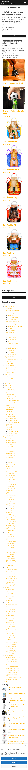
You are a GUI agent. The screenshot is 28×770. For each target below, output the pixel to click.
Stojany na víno (11, 347)
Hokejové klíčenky (10, 556)
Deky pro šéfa (9, 591)
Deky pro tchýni (9, 620)
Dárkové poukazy (10, 394)
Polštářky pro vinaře (10, 637)
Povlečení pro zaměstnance (12, 668)
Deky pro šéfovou (10, 606)
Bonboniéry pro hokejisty (11, 552)
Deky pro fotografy (10, 518)
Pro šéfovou (7, 602)
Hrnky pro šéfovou (10, 608)
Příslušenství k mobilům (11, 418)
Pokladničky (10, 328)
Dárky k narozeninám (11, 358)
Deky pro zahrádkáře (11, 644)
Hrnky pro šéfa (9, 593)
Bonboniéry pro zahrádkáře (12, 642)
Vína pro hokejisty (10, 565)
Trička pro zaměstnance (11, 676)
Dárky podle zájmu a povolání (11, 365)
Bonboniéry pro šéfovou (11, 604)
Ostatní (7, 448)
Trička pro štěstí (10, 459)
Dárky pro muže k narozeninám (15, 359)
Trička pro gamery (10, 545)
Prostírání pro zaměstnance (12, 670)
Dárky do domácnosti (10, 306)
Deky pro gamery (10, 534)
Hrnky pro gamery (10, 536)
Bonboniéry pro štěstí (11, 442)
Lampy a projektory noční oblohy (15, 326)
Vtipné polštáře (11, 330)
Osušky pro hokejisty (11, 560)
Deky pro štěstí (9, 444)
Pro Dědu (7, 492)
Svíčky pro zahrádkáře (11, 652)
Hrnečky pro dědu (10, 499)
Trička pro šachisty (10, 584)
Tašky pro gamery (10, 543)
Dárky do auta (9, 308)
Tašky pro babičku (10, 486)
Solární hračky (11, 380)
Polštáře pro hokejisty (11, 562)
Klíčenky (8, 405)
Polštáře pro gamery (11, 540)
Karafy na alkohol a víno (13, 336)
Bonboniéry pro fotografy (12, 516)
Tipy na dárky (8, 387)
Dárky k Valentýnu (10, 363)
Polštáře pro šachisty (11, 576)
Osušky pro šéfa (10, 595)
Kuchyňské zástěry (12, 337)
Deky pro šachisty (10, 571)
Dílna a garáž (10, 315)
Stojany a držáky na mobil (13, 422)
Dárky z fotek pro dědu (11, 495)
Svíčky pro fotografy (10, 525)
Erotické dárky (9, 398)
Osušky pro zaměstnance (12, 665)
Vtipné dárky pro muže (13, 431)
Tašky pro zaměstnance (11, 674)
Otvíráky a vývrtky (12, 339)
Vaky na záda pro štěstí (11, 464)
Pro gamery (7, 532)
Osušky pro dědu (10, 501)
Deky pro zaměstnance (11, 659)
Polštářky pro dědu (10, 503)
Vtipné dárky (9, 429)
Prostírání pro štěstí (10, 455)
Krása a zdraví (9, 409)
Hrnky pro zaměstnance (11, 661)
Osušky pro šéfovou (10, 609)
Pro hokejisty (8, 551)
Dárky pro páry (8, 383)
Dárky (4, 304)
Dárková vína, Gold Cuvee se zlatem (14, 393)
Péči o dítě (5, 681)
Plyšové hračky (11, 378)
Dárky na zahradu (10, 313)
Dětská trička (11, 547)
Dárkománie (5, 2)
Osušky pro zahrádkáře (11, 648)
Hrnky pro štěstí (9, 446)
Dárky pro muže (8, 381)
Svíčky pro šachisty (10, 580)
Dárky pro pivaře (10, 370)
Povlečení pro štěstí (10, 453)
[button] (26, 745)
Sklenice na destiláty (14, 343)
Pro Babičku (7, 468)
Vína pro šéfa (9, 600)
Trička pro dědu (9, 510)
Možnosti (14, 766)
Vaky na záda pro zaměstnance (13, 677)
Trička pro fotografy (10, 529)
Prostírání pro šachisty (11, 578)
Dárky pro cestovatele (11, 367)
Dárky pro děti (8, 374)
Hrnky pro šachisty (10, 573)
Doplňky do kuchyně (10, 332)
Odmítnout (14, 762)
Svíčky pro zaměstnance (12, 672)
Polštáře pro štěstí (10, 451)
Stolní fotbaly (9, 427)
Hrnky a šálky (11, 334)
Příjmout (14, 758)
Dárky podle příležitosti (10, 356)
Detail (8, 86)
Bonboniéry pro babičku (11, 470)
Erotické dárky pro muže (13, 400)
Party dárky (8, 413)
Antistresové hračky (10, 391)
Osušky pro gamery (10, 538)
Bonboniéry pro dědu (11, 494)
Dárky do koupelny (10, 312)
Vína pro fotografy (10, 530)
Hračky (7, 376)
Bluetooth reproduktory (13, 420)
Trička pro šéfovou (10, 613)
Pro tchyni (7, 617)
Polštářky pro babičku (11, 479)
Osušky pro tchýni (10, 624)
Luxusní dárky (9, 411)
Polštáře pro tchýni (10, 626)
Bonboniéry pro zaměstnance (13, 657)
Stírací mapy (9, 426)
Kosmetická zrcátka (12, 325)
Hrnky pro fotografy (10, 519)
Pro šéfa (7, 587)
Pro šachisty (7, 567)
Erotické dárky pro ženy (13, 402)
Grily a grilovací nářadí (13, 317)
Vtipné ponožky (9, 435)
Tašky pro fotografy (10, 527)
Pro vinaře (7, 628)
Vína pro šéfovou (10, 615)
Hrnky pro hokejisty (10, 558)
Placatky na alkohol (10, 416)
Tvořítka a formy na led (13, 348)
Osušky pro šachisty (11, 575)
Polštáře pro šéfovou (11, 611)
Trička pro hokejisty (10, 563)
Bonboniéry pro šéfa (10, 589)
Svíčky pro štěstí (10, 457)
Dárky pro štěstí (8, 439)
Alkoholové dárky (10, 389)
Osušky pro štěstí (10, 449)
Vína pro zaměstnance (11, 679)
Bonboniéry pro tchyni (11, 619)
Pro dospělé (10, 462)
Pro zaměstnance (9, 655)
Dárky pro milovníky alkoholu (12, 369)
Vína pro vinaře (9, 639)
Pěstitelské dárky (10, 415)
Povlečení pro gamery (11, 541)
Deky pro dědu (9, 497)
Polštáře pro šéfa (10, 597)
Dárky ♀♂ (5, 437)
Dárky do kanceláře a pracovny (13, 310)
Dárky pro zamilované (11, 396)
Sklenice (9, 341)
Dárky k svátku (9, 361)
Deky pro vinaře (9, 631)
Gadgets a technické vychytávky (13, 404)
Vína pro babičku (10, 490)
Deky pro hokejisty (10, 554)
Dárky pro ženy (8, 385)
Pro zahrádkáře (8, 641)
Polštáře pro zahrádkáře (11, 650)
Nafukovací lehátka (12, 319)
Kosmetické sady (10, 407)
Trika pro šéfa (9, 598)
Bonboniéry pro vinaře (11, 630)
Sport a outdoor (9, 424)
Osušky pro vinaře (10, 635)
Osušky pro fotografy (11, 521)
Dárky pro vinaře (10, 372)
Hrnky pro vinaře (10, 633)
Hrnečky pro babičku (11, 475)
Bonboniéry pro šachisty (11, 569)
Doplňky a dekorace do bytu (12, 321)
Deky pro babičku (10, 473)
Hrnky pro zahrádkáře (11, 646)
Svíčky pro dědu (9, 505)
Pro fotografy (8, 514)
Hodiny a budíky (11, 323)
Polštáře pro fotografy (11, 523)
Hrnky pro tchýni (10, 622)
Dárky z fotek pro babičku (12, 472)
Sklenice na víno (12, 345)
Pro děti (9, 461)
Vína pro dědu (9, 512)
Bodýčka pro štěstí (10, 440)
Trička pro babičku (10, 488)
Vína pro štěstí (9, 466)
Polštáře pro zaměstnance (12, 666)
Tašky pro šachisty (10, 582)
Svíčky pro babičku (10, 481)
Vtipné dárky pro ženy (13, 433)
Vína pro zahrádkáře (10, 654)
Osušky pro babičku (10, 477)
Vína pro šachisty (10, 586)
